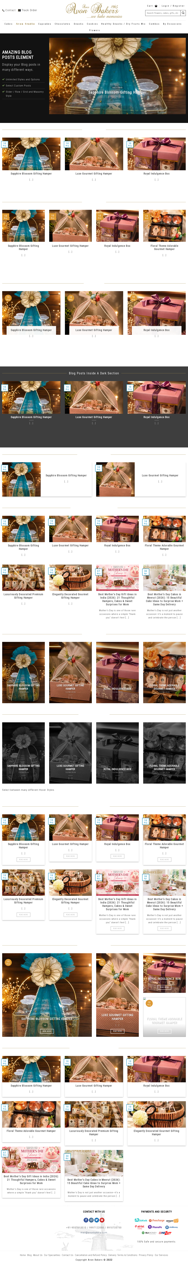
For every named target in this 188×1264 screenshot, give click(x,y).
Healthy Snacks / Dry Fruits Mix (123, 24)
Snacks (79, 24)
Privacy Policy (146, 1255)
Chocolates (63, 24)
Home (23, 1255)
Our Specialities (52, 1255)
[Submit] (183, 13)
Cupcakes (45, 24)
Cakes (9, 24)
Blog (29, 1255)
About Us (38, 1255)
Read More (23, 860)
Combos (154, 24)
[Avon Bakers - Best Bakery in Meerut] (94, 10)
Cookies (92, 24)
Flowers (94, 30)
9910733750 (114, 1227)
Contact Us (67, 1255)
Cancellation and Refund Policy (91, 1255)
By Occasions (172, 24)
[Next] (179, 76)
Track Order (29, 10)
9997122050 (96, 1227)
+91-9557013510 (76, 1227)
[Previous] (55, 76)
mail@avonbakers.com (94, 1232)
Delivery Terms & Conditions (122, 1255)
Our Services (161, 1255)
